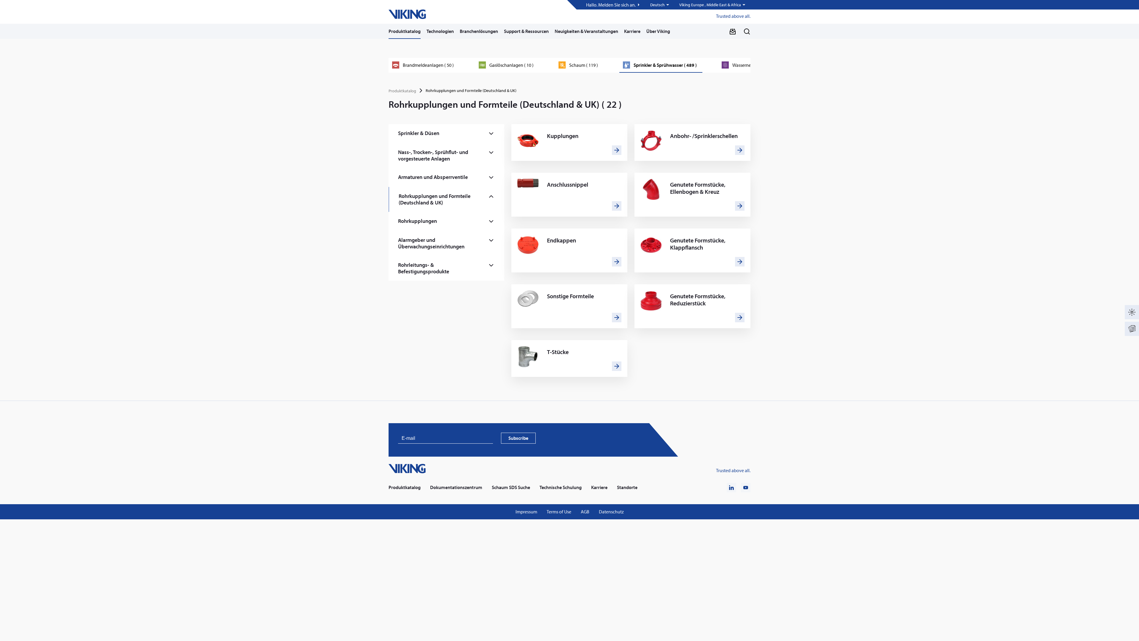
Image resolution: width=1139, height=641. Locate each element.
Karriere (632, 31)
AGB (585, 512)
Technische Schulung (561, 487)
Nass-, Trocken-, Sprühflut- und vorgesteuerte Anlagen (433, 155)
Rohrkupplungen (417, 221)
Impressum (526, 512)
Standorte (627, 487)
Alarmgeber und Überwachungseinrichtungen (431, 243)
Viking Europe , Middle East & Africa (710, 4)
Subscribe (518, 438)
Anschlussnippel (567, 184)
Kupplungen (562, 135)
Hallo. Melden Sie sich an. (611, 5)
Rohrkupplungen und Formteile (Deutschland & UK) (434, 199)
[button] (660, 5)
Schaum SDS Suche (511, 487)
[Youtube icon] (745, 487)
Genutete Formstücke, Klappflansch (698, 244)
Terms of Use (559, 512)
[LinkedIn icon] (731, 487)
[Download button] (732, 31)
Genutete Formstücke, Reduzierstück (698, 300)
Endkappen (561, 240)
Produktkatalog (405, 31)
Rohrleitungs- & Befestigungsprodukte (423, 268)
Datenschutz (611, 512)
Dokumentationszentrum (456, 487)
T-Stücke (558, 352)
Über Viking (658, 31)
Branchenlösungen (479, 31)
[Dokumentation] (1132, 329)
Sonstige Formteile (570, 296)
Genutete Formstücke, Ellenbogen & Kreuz (698, 188)
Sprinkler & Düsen (418, 133)
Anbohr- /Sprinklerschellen (704, 135)
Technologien (440, 31)
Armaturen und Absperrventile (433, 177)
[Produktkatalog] (1132, 312)
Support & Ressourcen (526, 31)
